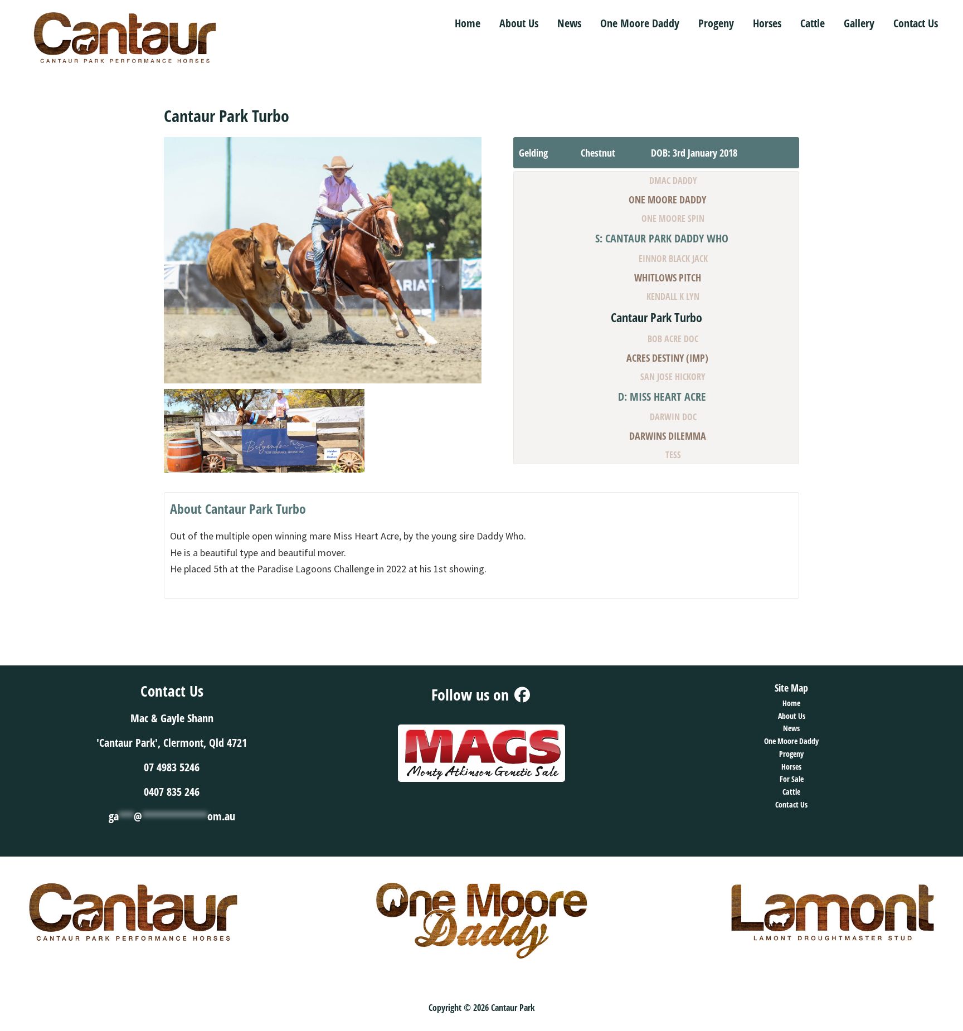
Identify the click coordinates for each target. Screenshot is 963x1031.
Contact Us (791, 804)
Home (791, 703)
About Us (791, 716)
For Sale (792, 779)
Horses (791, 766)
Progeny (791, 753)
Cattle (791, 791)
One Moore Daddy (791, 741)
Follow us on (472, 694)
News (791, 728)
